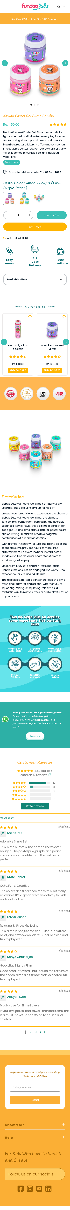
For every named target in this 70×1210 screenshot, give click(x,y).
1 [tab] (31, 105)
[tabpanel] (35, 64)
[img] (8, 827)
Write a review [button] (35, 806)
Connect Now (35, 736)
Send (35, 1100)
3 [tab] (38, 105)
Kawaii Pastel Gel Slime (52, 347)
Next (65, 63)
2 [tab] (34, 105)
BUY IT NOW (35, 227)
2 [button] (30, 1032)
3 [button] (36, 1032)
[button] (58, 124)
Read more (12, 162)
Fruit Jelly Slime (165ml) (18, 347)
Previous (5, 63)
